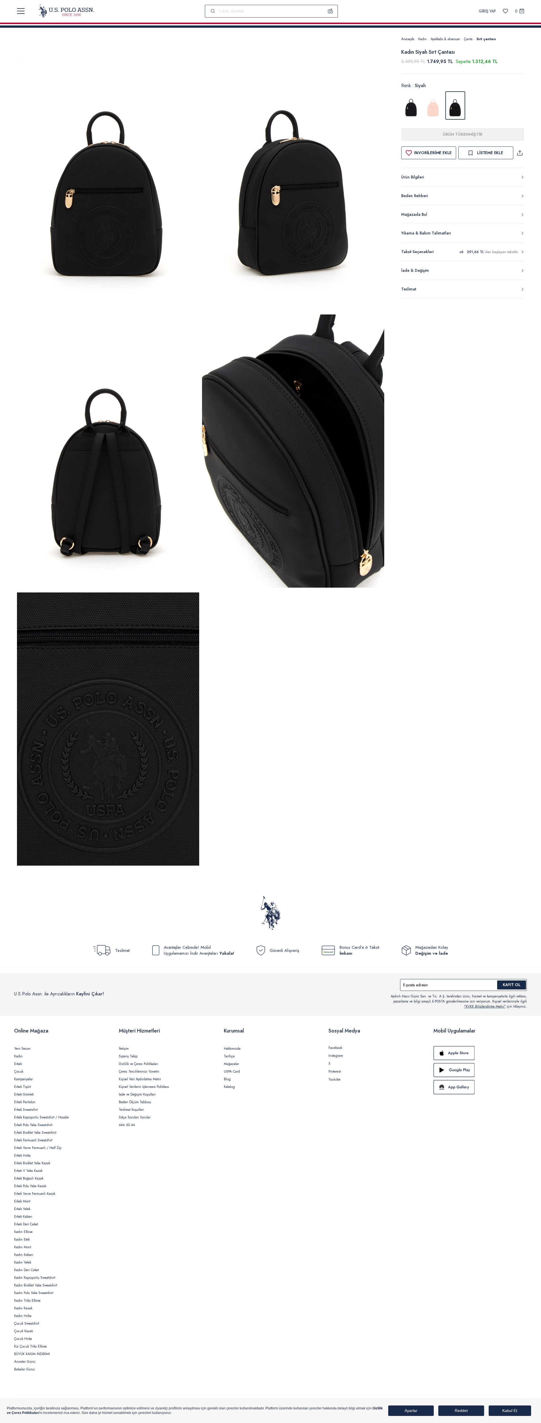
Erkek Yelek (22, 1208)
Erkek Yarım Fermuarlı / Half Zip (37, 1147)
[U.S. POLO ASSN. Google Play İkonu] (480, 1070)
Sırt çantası (486, 39)
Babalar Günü (24, 1369)
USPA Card (232, 1071)
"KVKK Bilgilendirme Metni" (485, 1006)
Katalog (229, 1086)
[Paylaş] (520, 152)
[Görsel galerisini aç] (108, 174)
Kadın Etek (22, 1239)
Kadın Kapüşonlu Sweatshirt (34, 1277)
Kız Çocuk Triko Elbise (30, 1346)
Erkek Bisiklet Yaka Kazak (32, 1163)
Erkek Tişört (22, 1086)
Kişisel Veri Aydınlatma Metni (140, 1079)
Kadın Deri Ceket (26, 1270)
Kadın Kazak (23, 1308)
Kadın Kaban (23, 1254)
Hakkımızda (232, 1048)
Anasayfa (407, 39)
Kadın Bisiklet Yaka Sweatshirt (35, 1285)
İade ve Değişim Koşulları (137, 1094)
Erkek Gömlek (24, 1094)
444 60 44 (127, 1124)
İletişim (124, 1048)
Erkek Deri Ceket (26, 1224)
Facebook (335, 1047)
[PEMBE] (433, 105)
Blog (227, 1079)
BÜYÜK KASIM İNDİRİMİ (32, 1354)
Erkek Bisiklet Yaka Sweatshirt (35, 1132)
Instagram (336, 1055)
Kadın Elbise (23, 1231)
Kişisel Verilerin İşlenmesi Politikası (144, 1086)
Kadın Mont (22, 1247)
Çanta (468, 39)
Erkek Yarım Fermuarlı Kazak (34, 1193)
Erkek (18, 1063)
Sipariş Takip (128, 1056)
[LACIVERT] (411, 105)
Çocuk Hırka (23, 1338)
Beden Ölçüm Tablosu (135, 1102)
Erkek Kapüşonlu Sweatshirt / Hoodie (41, 1117)
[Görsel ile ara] (330, 11)
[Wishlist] (505, 11)
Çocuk (18, 1071)
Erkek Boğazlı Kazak (28, 1178)
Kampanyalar (23, 1079)
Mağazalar (231, 1063)
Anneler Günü (24, 1361)
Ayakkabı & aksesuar (445, 39)
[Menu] (21, 11)
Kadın (422, 39)
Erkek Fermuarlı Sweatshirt (33, 1140)
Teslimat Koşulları (131, 1109)
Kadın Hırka (22, 1315)
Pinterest (335, 1071)
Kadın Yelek (22, 1262)
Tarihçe (229, 1056)
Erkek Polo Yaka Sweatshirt (33, 1124)
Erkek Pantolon (24, 1102)
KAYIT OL (512, 985)
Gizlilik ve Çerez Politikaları (138, 1063)
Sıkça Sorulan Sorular (135, 1117)
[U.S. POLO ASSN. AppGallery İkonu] (480, 1087)
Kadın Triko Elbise (27, 1300)
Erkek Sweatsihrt (26, 1109)
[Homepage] (66, 11)
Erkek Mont (22, 1201)
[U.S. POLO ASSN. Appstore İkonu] (480, 1053)
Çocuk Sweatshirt (26, 1323)
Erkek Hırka (22, 1155)
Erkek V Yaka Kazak (28, 1170)
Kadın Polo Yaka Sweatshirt (33, 1292)
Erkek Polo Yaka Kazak (30, 1186)
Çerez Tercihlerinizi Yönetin (139, 1071)
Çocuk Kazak (23, 1331)
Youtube (334, 1079)
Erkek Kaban (23, 1216)
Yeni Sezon (22, 1048)
